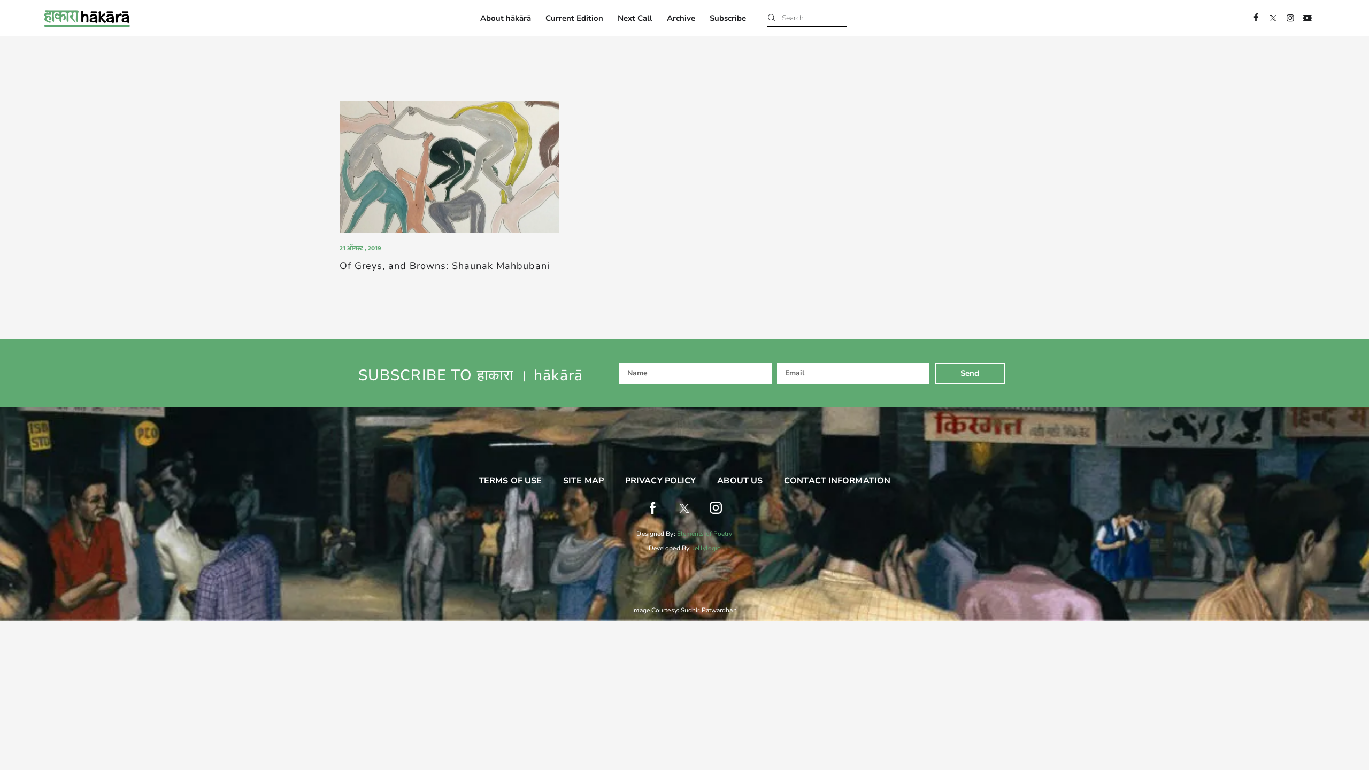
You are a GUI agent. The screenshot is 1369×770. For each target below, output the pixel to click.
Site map (583, 481)
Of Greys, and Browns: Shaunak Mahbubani (445, 266)
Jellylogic (706, 548)
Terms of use (510, 481)
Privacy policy (660, 481)
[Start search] (771, 18)
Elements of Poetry (705, 533)
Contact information (837, 481)
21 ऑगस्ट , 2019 (360, 248)
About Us (740, 481)
